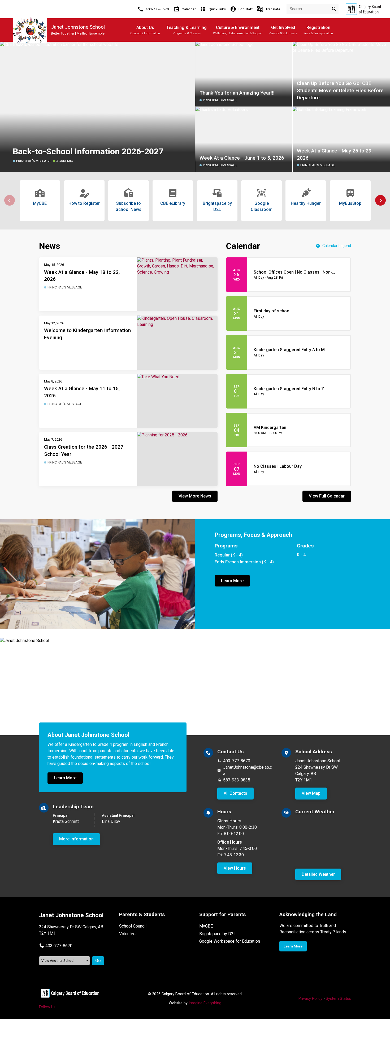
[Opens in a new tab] (363, 9)
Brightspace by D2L (217, 933)
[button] (380, 200)
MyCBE (206, 926)
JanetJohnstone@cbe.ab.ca (247, 770)
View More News (195, 496)
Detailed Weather (318, 874)
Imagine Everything (205, 1003)
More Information (76, 838)
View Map (311, 793)
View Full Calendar (327, 496)
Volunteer (128, 933)
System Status (338, 998)
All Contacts (235, 793)
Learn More (232, 580)
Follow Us (47, 1007)
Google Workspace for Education (229, 941)
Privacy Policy (310, 998)
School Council (132, 926)
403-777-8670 (236, 760)
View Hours (235, 868)
